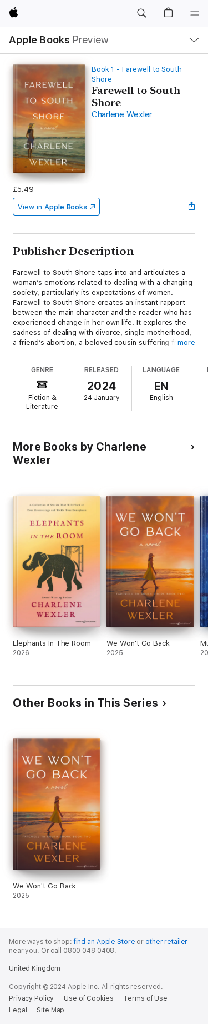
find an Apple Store (104, 942)
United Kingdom (34, 968)
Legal (18, 1010)
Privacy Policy (31, 998)
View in (52, 207)
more (186, 342)
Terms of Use (145, 998)
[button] (141, 13)
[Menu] (194, 13)
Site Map (50, 1010)
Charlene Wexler (122, 114)
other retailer (166, 942)
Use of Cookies (88, 998)
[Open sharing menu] (192, 207)
